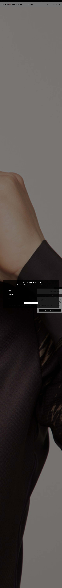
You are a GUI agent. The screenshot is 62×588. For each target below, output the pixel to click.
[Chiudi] (57, 281)
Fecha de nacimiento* (11, 294)
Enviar (31, 302)
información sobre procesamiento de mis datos (33, 305)
